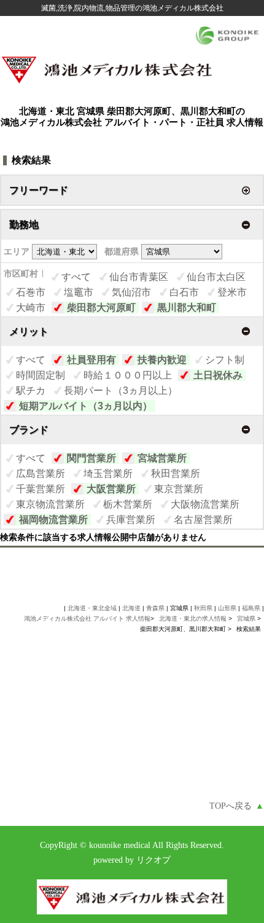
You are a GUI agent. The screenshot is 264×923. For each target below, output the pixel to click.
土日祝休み (218, 375)
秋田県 (203, 608)
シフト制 (224, 360)
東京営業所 (178, 489)
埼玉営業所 (108, 473)
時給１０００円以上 (127, 375)
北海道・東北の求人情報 (193, 618)
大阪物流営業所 (205, 504)
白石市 (184, 292)
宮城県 (246, 618)
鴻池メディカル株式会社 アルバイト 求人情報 (87, 618)
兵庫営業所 (130, 519)
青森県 (155, 608)
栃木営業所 (127, 504)
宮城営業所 (162, 458)
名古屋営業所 (203, 519)
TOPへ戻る (236, 806)
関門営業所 (91, 458)
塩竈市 (78, 292)
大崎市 (30, 307)
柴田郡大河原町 (101, 307)
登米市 (232, 292)
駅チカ (30, 390)
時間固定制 (40, 375)
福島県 (251, 608)
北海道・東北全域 (92, 608)
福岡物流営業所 (53, 519)
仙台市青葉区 (138, 277)
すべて (76, 277)
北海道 (131, 608)
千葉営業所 (40, 489)
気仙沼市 (131, 292)
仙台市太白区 (216, 277)
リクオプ (153, 860)
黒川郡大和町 (186, 307)
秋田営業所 (175, 473)
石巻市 (30, 292)
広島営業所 (40, 473)
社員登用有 (91, 360)
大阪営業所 (111, 489)
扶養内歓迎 (162, 360)
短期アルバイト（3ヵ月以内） (85, 406)
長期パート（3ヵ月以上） (120, 390)
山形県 (227, 608)
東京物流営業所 (50, 504)
